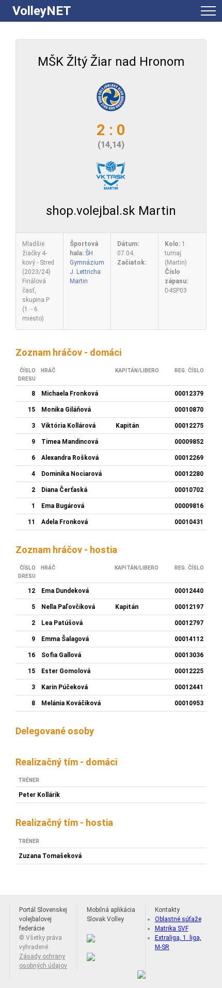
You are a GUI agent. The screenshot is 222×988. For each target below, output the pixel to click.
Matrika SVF (171, 928)
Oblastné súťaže (178, 919)
